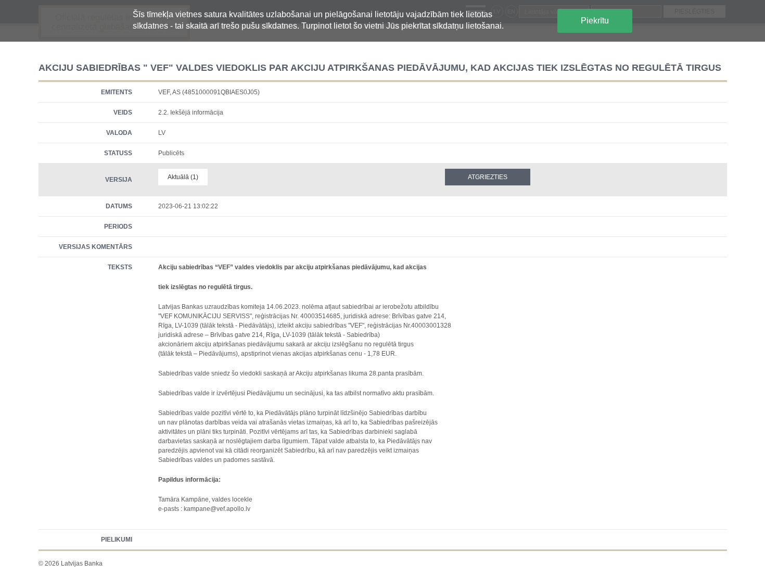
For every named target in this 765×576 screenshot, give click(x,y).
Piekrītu (595, 20)
